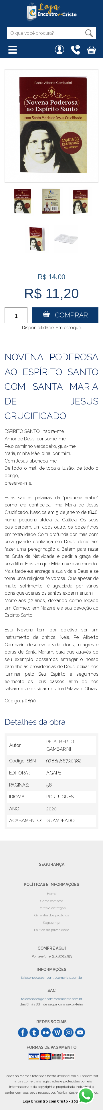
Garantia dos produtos (51, 915)
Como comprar (51, 901)
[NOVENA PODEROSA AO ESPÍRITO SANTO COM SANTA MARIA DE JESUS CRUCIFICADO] (51, 126)
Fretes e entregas (51, 908)
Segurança (51, 923)
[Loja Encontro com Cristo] (52, 12)
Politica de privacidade (51, 930)
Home (51, 894)
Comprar (69, 315)
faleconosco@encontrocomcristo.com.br (51, 978)
